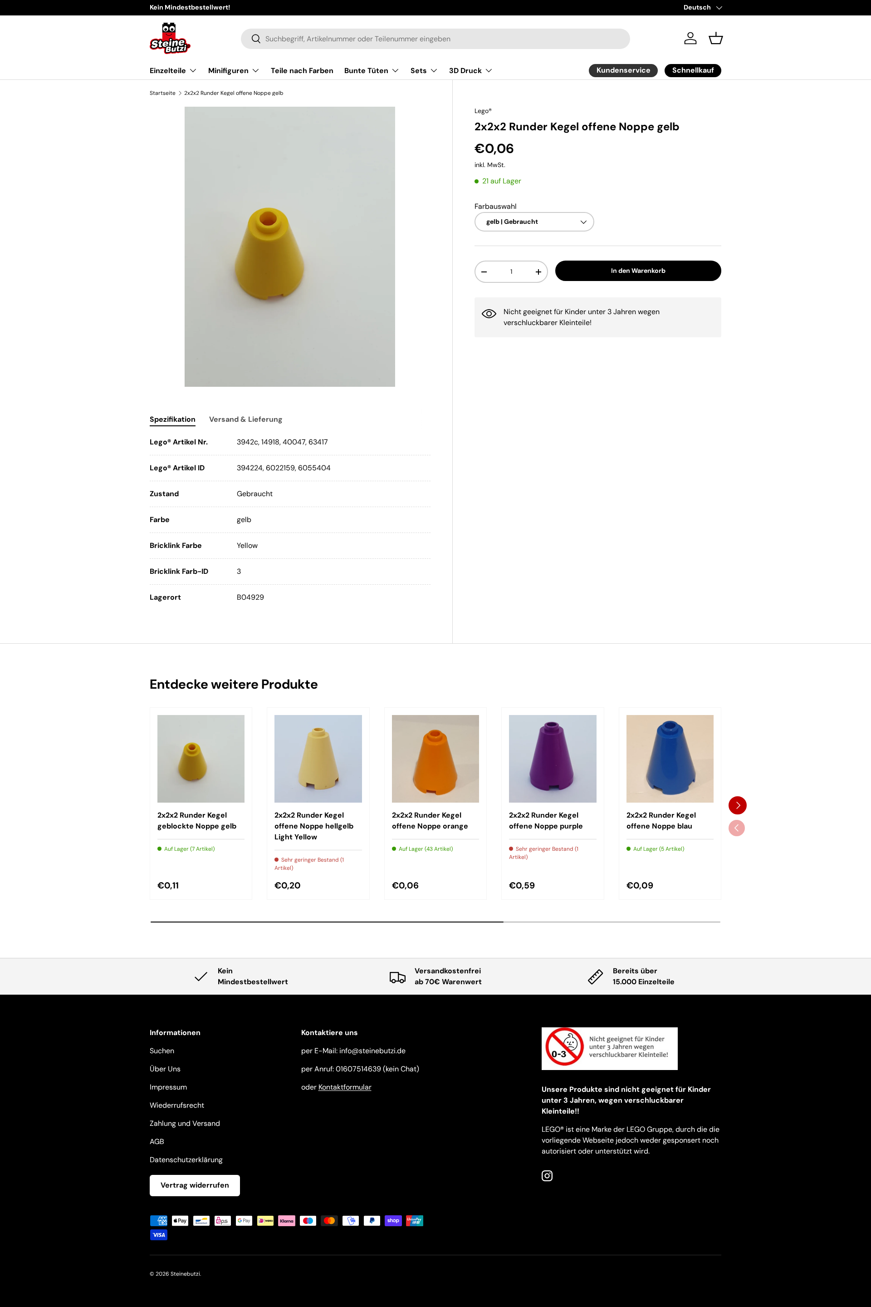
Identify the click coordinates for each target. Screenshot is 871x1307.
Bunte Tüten (366, 70)
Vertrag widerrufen (195, 1185)
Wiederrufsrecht (177, 1105)
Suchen (162, 1050)
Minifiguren (228, 70)
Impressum (168, 1087)
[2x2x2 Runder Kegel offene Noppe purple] (552, 758)
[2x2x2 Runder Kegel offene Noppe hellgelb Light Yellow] (318, 758)
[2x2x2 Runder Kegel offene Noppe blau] (670, 758)
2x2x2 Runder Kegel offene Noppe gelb (234, 93)
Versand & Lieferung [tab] (246, 419)
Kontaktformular (345, 1087)
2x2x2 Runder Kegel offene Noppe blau (661, 820)
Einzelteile (168, 70)
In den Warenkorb (638, 271)
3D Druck (465, 70)
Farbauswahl (496, 206)
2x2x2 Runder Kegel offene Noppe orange (430, 820)
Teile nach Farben (302, 70)
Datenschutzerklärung (186, 1159)
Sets (419, 70)
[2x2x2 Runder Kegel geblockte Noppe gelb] (201, 758)
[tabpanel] (290, 520)
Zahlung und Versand (185, 1123)
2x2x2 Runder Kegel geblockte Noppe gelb (196, 820)
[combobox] (436, 38)
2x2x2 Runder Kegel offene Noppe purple (546, 820)
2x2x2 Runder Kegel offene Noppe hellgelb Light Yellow (313, 826)
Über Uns (165, 1069)
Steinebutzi (185, 1273)
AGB (157, 1141)
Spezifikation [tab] (173, 419)
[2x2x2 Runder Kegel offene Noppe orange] (435, 758)
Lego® (483, 111)
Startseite (163, 93)
